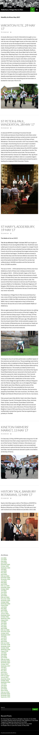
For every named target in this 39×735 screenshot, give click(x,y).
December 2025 (5, 564)
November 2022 (5, 600)
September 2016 (5, 682)
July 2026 (3, 558)
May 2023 (4, 594)
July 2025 (3, 569)
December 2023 (5, 587)
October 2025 (5, 566)
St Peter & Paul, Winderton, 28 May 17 (18, 122)
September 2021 (5, 618)
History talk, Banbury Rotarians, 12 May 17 (18, 493)
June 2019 (4, 638)
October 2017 (5, 664)
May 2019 (4, 639)
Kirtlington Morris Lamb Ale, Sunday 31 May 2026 (15, 725)
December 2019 (5, 631)
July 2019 (3, 636)
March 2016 (4, 690)
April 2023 (4, 595)
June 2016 (4, 685)
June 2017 (4, 669)
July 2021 (3, 621)
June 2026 (4, 559)
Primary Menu (37, 9)
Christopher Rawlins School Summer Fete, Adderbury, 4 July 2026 (19, 720)
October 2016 (5, 680)
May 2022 (4, 608)
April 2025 (4, 574)
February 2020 (5, 630)
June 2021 (4, 623)
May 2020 (4, 626)
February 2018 (5, 659)
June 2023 (4, 592)
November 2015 (5, 695)
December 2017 (5, 661)
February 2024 (5, 586)
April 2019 (4, 641)
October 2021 (5, 617)
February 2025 (5, 576)
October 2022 (5, 602)
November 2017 (5, 662)
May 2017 (4, 671)
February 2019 (5, 643)
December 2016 (5, 679)
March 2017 (4, 674)
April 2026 (4, 563)
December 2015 (5, 693)
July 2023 (3, 590)
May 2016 (4, 687)
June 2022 (4, 607)
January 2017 (5, 677)
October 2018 (5, 648)
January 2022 (5, 613)
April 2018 (4, 657)
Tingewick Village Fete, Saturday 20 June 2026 (14, 722)
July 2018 (3, 653)
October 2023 (5, 589)
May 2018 (4, 656)
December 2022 (5, 599)
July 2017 (3, 667)
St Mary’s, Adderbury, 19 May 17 (18, 228)
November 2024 (5, 579)
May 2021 (4, 625)
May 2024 (4, 582)
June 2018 (4, 654)
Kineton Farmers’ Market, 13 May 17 (15, 428)
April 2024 (4, 584)
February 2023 (5, 597)
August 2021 (4, 620)
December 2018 (5, 644)
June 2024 (4, 581)
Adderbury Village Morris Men (12, 10)
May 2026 (4, 561)
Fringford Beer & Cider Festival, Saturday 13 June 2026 (16, 723)
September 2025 (5, 568)
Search (3, 707)
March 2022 (4, 612)
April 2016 (4, 689)
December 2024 (5, 577)
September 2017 (5, 666)
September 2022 (5, 604)
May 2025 (4, 572)
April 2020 (4, 628)
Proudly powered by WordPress (8, 732)
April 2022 (4, 610)
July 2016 (3, 684)
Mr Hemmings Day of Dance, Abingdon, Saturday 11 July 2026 (18, 719)
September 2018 (5, 649)
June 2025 (4, 571)
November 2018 (5, 646)
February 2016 (5, 692)
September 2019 (5, 635)
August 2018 (4, 651)
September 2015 (5, 697)
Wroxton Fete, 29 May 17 (18, 27)
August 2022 (4, 605)
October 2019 (5, 633)
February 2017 (5, 675)
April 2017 (4, 672)
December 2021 (5, 615)
